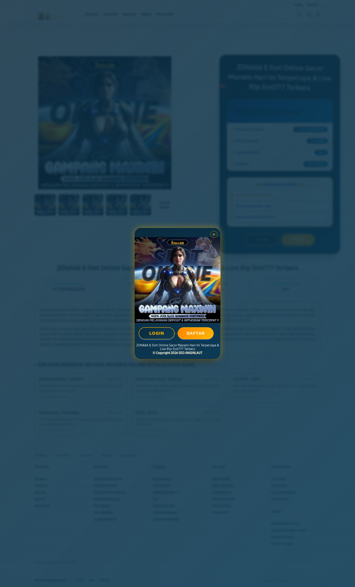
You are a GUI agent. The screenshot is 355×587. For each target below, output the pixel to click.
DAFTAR (196, 333)
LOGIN (156, 333)
